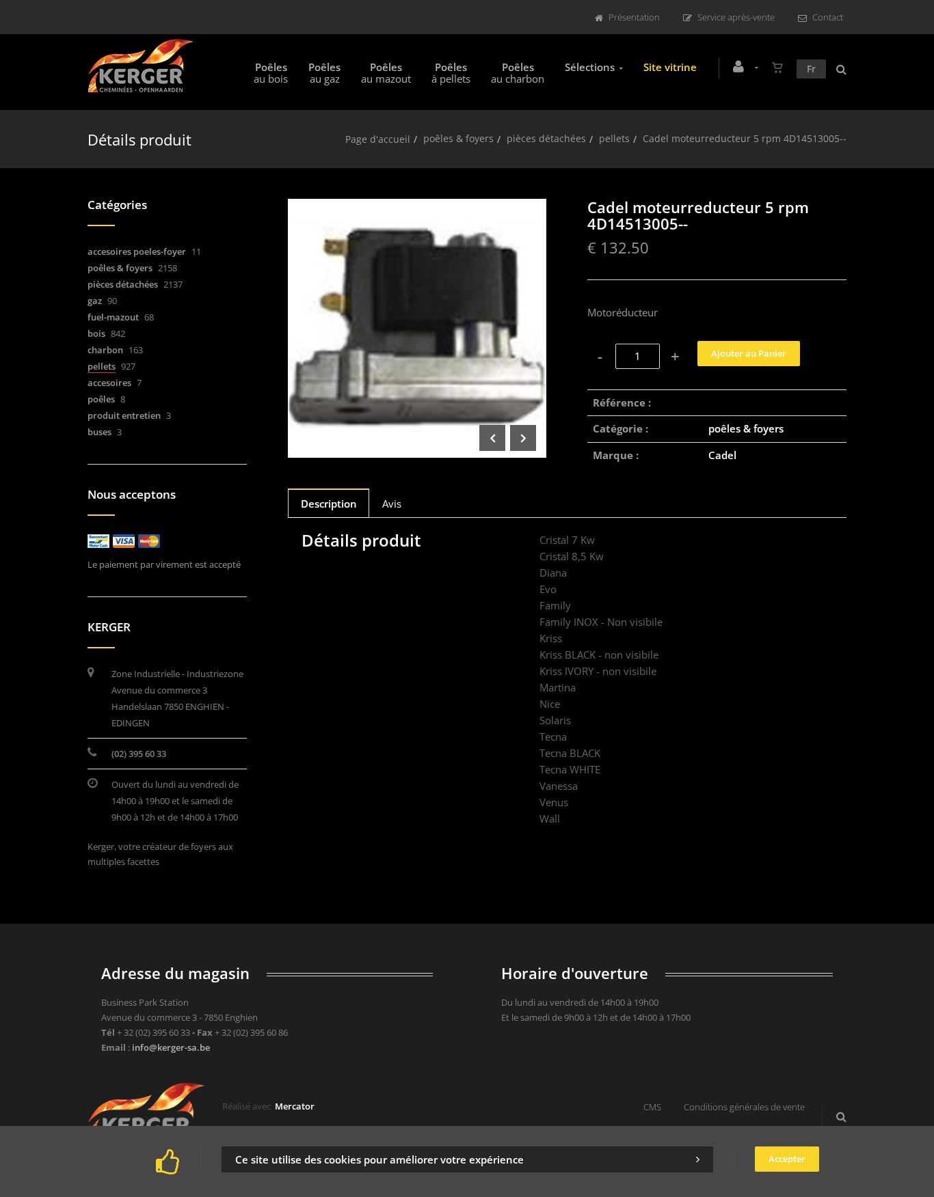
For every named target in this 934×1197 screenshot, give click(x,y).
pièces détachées (546, 138)
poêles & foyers (458, 138)
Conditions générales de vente (744, 1107)
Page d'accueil (377, 139)
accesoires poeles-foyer (137, 251)
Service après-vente (736, 17)
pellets (614, 138)
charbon (105, 350)
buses (99, 432)
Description (329, 503)
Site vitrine (670, 67)
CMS (652, 1107)
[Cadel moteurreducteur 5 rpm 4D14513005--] (417, 208)
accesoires (109, 382)
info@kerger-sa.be (171, 1047)
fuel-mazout (113, 317)
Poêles (271, 72)
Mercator (295, 1106)
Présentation (634, 17)
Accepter (787, 1159)
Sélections (590, 67)
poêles (101, 399)
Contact (827, 17)
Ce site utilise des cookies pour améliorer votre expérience (379, 1159)
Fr (811, 68)
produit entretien (124, 415)
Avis (391, 503)
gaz (95, 300)
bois (96, 333)
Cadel (722, 455)
